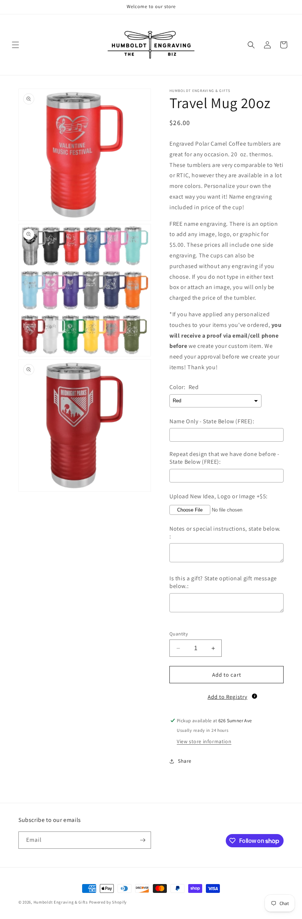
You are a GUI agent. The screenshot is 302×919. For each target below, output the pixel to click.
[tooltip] (254, 696)
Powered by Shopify (108, 902)
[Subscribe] (142, 840)
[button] (15, 45)
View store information (204, 741)
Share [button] (185, 761)
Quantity (178, 634)
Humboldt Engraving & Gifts (61, 902)
